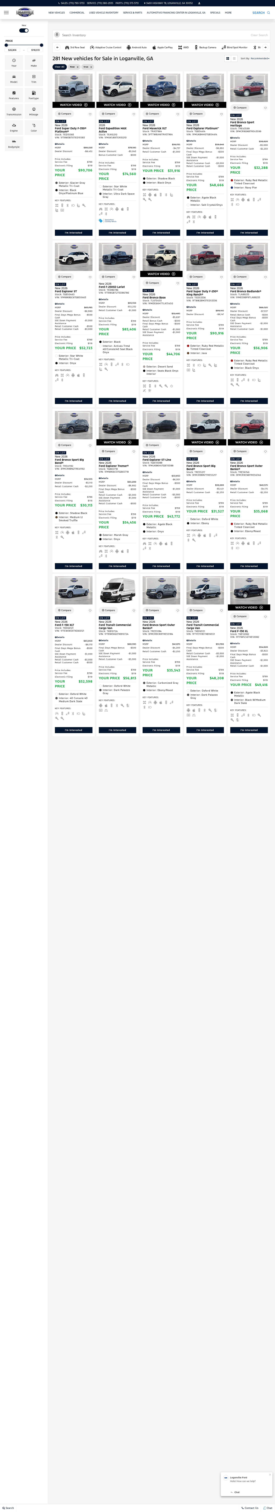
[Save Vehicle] (90, 114)
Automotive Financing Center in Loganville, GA (176, 12)
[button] (263, 12)
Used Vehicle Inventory (103, 12)
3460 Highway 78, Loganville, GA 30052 (169, 3)
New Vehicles (57, 12)
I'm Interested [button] (73, 232)
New (24, 25)
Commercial (77, 12)
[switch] (24, 28)
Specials (215, 12)
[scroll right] (265, 47)
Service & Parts (132, 12)
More (228, 13)
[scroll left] (57, 47)
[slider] (6, 45)
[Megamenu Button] (6, 12)
